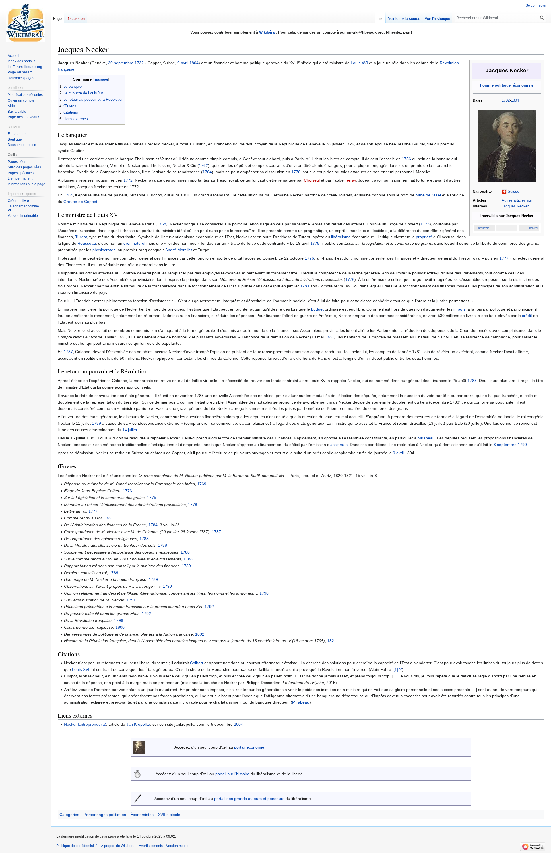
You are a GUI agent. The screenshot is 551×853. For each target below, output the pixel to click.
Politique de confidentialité (77, 846)
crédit (527, 315)
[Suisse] (504, 192)
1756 (406, 159)
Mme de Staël (428, 195)
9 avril (182, 63)
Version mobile (177, 846)
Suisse (513, 192)
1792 (209, 606)
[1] (395, 669)
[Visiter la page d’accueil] (25, 23)
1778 (192, 504)
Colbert (196, 663)
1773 (425, 224)
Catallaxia (482, 228)
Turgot (81, 237)
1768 (161, 224)
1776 (309, 258)
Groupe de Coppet (80, 201)
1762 (203, 165)
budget (317, 309)
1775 (314, 243)
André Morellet (178, 250)
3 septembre (505, 444)
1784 (153, 525)
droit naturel (134, 243)
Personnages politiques (105, 814)
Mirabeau (426, 438)
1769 (201, 484)
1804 (515, 100)
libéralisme (341, 237)
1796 (118, 620)
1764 (207, 172)
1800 (120, 627)
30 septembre (120, 63)
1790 (522, 444)
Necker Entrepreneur (83, 724)
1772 (128, 180)
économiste (523, 85)
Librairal (532, 228)
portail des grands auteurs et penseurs (249, 798)
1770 (295, 172)
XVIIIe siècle (169, 814)
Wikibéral (267, 32)
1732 (506, 100)
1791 (131, 600)
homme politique (495, 85)
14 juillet (129, 429)
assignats (339, 444)
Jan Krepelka (138, 724)
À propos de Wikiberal (118, 846)
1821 (331, 640)
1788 (472, 380)
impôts (459, 309)
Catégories (69, 814)
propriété (424, 237)
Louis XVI (359, 63)
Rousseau (86, 243)
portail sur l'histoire (232, 774)
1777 (504, 258)
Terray (350, 180)
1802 (199, 634)
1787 (68, 351)
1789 (96, 423)
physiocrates (103, 250)
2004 (238, 724)
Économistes (142, 814)
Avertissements (151, 846)
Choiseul (312, 180)
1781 (304, 286)
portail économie (249, 747)
